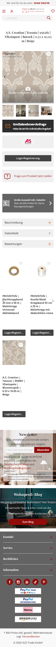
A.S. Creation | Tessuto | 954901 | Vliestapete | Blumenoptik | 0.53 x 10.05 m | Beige (13, 386)
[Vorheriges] (4, 77)
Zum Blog (28, 522)
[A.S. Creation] (28, 142)
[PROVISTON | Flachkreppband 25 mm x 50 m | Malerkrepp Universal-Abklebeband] (14, 271)
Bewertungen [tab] (13, 244)
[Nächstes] (49, 77)
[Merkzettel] (52, 10)
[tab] (28, 222)
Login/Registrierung (28, 158)
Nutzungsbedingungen (17, 468)
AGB (35, 476)
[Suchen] (49, 18)
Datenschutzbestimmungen (30, 474)
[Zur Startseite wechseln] (33, 10)
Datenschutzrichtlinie (16, 464)
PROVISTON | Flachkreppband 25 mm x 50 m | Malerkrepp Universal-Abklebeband (12, 304)
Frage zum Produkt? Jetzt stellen (33, 176)
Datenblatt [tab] (11, 233)
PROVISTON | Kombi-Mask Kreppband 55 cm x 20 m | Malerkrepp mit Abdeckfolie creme (41, 304)
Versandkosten (31, 636)
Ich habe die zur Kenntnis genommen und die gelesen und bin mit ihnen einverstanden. (29, 476)
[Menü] (4, 10)
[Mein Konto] (13, 10)
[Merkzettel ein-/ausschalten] (48, 53)
